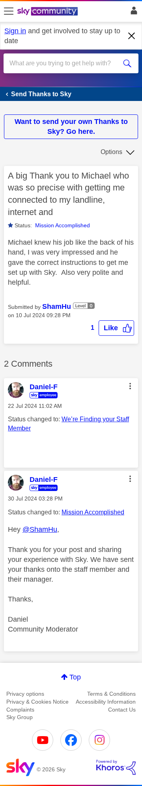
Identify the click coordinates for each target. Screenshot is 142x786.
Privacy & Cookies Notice (37, 701)
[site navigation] (8, 11)
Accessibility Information (106, 701)
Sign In (132, 13)
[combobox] (64, 63)
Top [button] (75, 677)
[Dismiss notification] (131, 36)
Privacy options (25, 694)
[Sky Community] (48, 12)
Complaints (20, 709)
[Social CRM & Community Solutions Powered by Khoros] (116, 767)
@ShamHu (39, 529)
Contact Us (122, 709)
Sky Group (19, 717)
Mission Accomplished (62, 225)
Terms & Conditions (111, 694)
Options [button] (111, 151)
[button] (116, 328)
